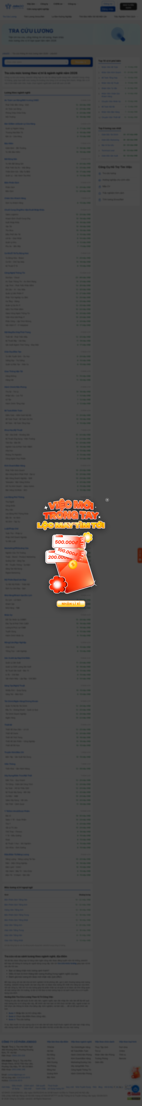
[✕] (71, 552)
